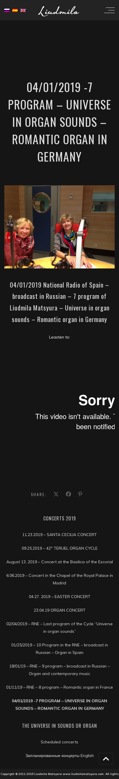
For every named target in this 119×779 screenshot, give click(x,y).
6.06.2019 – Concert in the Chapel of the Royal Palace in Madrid (59, 579)
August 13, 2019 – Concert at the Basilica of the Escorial (59, 561)
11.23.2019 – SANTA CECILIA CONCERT (59, 534)
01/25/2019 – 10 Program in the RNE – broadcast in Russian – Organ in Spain (59, 648)
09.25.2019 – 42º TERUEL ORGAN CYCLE (60, 548)
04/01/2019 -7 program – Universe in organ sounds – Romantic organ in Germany (59, 704)
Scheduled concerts (59, 742)
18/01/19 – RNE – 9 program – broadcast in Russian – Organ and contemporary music (59, 669)
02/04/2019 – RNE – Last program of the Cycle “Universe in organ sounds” (59, 627)
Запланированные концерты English (59, 755)
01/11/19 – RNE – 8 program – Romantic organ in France (59, 687)
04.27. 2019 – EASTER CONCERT (59, 596)
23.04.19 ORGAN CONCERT (59, 610)
